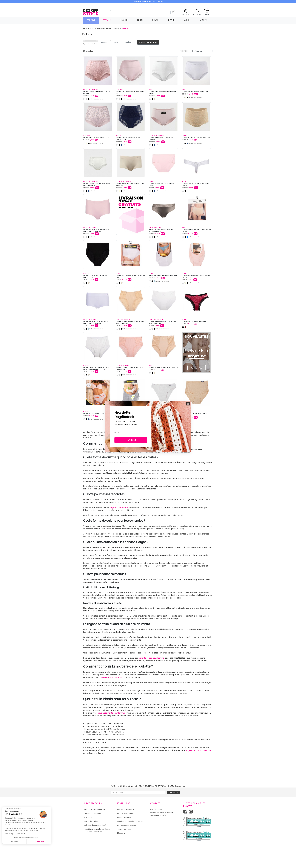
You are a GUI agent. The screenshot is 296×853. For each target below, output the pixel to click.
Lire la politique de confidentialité (15, 834)
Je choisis (14, 841)
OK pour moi (39, 841)
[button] (188, 403)
